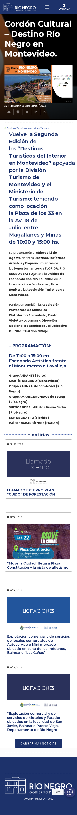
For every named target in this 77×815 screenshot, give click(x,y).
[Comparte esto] (17, 112)
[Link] (19, 7)
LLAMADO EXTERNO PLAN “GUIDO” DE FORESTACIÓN (31, 492)
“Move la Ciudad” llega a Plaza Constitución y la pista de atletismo (37, 565)
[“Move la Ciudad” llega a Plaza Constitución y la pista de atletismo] (38, 541)
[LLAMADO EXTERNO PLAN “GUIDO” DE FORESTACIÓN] (38, 468)
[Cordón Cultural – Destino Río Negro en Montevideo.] (38, 84)
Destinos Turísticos (17, 128)
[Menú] (47, 7)
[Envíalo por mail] (8, 112)
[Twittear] (26, 112)
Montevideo (33, 128)
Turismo (44, 128)
